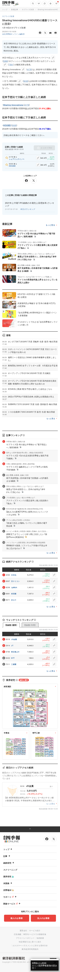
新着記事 (14, 9)
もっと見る (50, 225)
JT (12, 645)
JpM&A (14, 587)
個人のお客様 (16, 918)
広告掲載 (17, 934)
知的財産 (40, 938)
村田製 (13, 593)
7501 (11, 64)
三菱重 (13, 664)
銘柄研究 (7, 862)
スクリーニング (10, 869)
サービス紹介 (34, 930)
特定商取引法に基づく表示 (30, 941)
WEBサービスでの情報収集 (34, 934)
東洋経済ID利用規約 (30, 949)
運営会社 (23, 930)
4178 (29, 69)
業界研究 (7, 876)
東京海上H (15, 651)
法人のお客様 (43, 918)
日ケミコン (15, 581)
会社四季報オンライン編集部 (13, 34)
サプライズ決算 (28, 9)
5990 (5, 61)
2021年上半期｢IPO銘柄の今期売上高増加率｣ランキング (29, 204)
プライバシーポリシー (25, 938)
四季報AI (7, 890)
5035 (25, 81)
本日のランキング (27, 209)
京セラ (13, 600)
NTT (13, 658)
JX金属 (14, 639)
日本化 (13, 575)
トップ (4, 9)
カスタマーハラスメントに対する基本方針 (30, 945)
